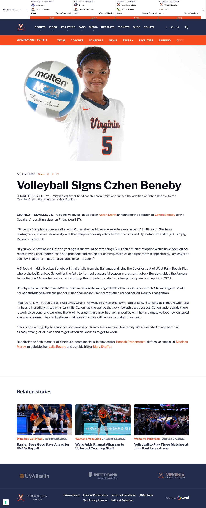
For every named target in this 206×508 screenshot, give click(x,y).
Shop (136, 27)
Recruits (108, 27)
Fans (82, 27)
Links (51, 17)
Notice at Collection (122, 500)
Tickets (124, 27)
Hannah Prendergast (131, 342)
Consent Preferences (95, 495)
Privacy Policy (71, 495)
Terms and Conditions (123, 495)
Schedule (96, 40)
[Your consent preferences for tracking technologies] (6, 502)
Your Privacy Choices (95, 500)
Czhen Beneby (165, 215)
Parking (165, 40)
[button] (27, 9)
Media (93, 27)
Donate (149, 27)
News (113, 40)
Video (53, 27)
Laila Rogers (57, 346)
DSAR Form (146, 495)
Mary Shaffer (102, 346)
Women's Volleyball (29, 438)
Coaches (77, 40)
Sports (40, 27)
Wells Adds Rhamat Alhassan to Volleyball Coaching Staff (99, 446)
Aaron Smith (108, 215)
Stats (127, 40)
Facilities (146, 40)
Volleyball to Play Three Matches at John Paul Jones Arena (161, 446)
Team (61, 40)
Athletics (67, 27)
